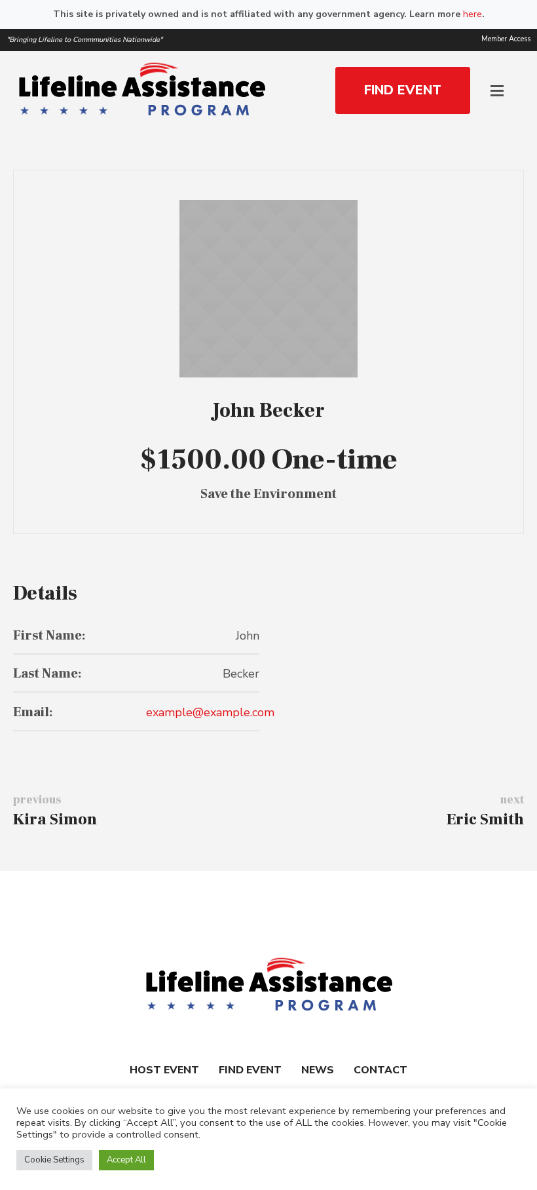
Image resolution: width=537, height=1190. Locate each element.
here (472, 14)
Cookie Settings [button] (54, 1160)
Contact (380, 1070)
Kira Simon (55, 819)
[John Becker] (268, 288)
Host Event (164, 1070)
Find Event (250, 1070)
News (317, 1070)
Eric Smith (485, 819)
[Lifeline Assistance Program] (268, 985)
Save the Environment (268, 494)
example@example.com (210, 712)
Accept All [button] (126, 1160)
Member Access (505, 39)
